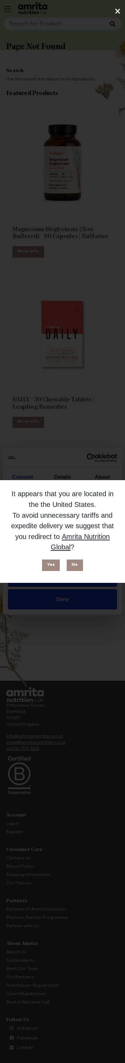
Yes (51, 565)
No (75, 565)
